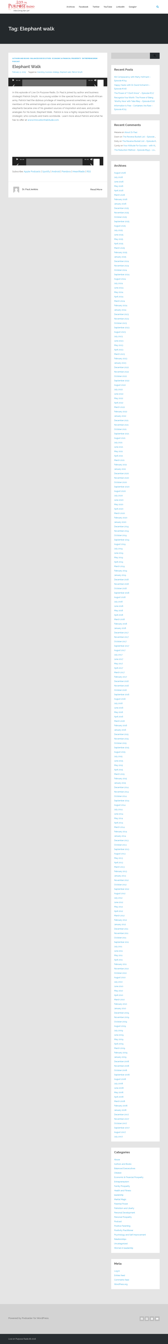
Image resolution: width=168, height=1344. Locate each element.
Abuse (117, 1159)
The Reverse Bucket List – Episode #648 (141, 137)
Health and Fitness (122, 1190)
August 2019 (120, 544)
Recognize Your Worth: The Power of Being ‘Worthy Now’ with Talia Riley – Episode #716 (134, 99)
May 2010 (118, 991)
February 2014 (120, 831)
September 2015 (121, 747)
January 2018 (120, 628)
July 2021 (118, 442)
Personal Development (124, 1212)
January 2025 (120, 257)
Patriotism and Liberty (124, 1208)
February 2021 (120, 464)
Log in (117, 1271)
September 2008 (122, 1075)
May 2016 (118, 712)
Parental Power (121, 1204)
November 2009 (121, 1017)
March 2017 (119, 672)
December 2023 (121, 314)
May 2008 (118, 1092)
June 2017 (118, 659)
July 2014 (118, 809)
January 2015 (120, 783)
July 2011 (118, 946)
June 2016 (118, 708)
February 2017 (120, 677)
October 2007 (120, 1123)
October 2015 (120, 743)
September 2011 (121, 942)
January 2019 (120, 575)
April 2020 (118, 509)
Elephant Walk (26, 66)
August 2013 (119, 854)
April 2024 (118, 296)
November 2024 (121, 266)
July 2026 (118, 177)
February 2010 (120, 1004)
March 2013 (119, 867)
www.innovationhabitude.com (43, 120)
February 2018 (120, 624)
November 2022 (121, 372)
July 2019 (118, 548)
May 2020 (118, 504)
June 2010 (118, 986)
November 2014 (121, 792)
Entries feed (119, 1275)
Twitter (95, 7)
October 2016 (120, 690)
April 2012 (118, 911)
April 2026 (118, 190)
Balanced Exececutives (40, 58)
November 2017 (121, 637)
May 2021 (118, 451)
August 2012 (119, 893)
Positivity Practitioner (123, 1230)
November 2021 (121, 425)
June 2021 (118, 447)
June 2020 (118, 500)
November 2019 (121, 531)
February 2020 (120, 518)
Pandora (66, 171)
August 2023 (120, 332)
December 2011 (121, 929)
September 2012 (121, 889)
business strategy (52, 72)
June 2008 (119, 1088)
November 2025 (121, 212)
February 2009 (120, 1052)
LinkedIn (120, 7)
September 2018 (121, 593)
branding (41, 72)
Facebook (83, 7)
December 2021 (121, 420)
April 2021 (118, 456)
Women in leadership (123, 1248)
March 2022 (119, 407)
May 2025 (118, 239)
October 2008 (120, 1070)
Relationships (120, 1239)
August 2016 (120, 699)
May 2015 (118, 765)
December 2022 (121, 367)
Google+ (133, 7)
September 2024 (122, 274)
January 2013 (120, 876)
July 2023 (118, 336)
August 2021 (119, 438)
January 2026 (120, 204)
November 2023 (121, 319)
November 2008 (121, 1066)
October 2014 (120, 796)
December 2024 (121, 261)
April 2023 (118, 350)
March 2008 (119, 1101)
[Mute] (95, 83)
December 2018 (121, 579)
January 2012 (120, 924)
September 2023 (121, 327)
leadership (118, 1195)
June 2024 (118, 288)
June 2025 (118, 235)
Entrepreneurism (89, 58)
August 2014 (120, 805)
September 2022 (121, 380)
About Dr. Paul (130, 132)
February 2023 (120, 358)
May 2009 (118, 1039)
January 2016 (120, 730)
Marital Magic (120, 1199)
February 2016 (120, 725)
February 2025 (120, 252)
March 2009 (119, 1048)
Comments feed (121, 1280)
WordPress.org (121, 1284)
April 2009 (118, 1044)
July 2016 (118, 703)
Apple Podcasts (32, 171)
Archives (71, 7)
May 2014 (118, 818)
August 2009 (120, 1026)
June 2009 (119, 1035)
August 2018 (120, 597)
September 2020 (122, 487)
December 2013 (121, 840)
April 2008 (118, 1097)
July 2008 (118, 1083)
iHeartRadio (78, 171)
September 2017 (121, 646)
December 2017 (121, 632)
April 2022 (118, 403)
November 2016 (121, 686)
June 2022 (118, 394)
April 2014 (118, 823)
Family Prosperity (122, 1186)
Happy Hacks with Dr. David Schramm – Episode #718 (132, 87)
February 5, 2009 (19, 72)
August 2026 (120, 173)
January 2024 (120, 310)
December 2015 (121, 734)
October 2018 (120, 588)
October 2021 (120, 429)
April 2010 (118, 995)
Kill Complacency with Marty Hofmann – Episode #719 (132, 79)
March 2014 (119, 827)
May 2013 (118, 858)
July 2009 (118, 1030)
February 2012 (120, 920)
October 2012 (120, 884)
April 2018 (118, 615)
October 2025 (120, 217)
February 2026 (120, 199)
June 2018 (118, 606)
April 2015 (118, 770)
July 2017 (118, 655)
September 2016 (121, 694)
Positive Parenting (122, 1226)
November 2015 (121, 739)
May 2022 (118, 398)
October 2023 (120, 323)
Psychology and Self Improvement (130, 1235)
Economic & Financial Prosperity (66, 58)
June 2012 (118, 902)
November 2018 (121, 584)
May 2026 (118, 186)
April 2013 (118, 862)
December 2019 (121, 526)
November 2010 (121, 968)
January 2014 (120, 836)
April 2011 (118, 960)
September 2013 (121, 849)
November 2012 (121, 880)
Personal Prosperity (123, 1217)
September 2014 (121, 800)
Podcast (16, 61)
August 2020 (120, 491)
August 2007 (120, 1132)
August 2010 (120, 977)
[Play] (13, 83)
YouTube (108, 7)
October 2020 (120, 482)
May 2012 (118, 907)
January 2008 (120, 1110)
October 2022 (120, 376)
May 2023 (118, 345)
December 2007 (121, 1114)
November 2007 (121, 1119)
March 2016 (119, 721)
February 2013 (120, 871)
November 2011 (121, 933)
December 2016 (121, 681)
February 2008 (120, 1106)
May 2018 (118, 610)
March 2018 (119, 619)
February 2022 (120, 411)
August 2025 (120, 226)
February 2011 (120, 964)
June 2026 (118, 182)
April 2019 (118, 562)
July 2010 (118, 982)
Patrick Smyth (77, 72)
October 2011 (120, 938)
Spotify (46, 171)
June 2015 (118, 761)
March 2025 (119, 248)
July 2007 (118, 1136)
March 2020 (119, 513)
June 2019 (118, 553)
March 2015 (119, 774)
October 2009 (120, 1022)
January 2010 (120, 1008)
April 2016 (118, 716)
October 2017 (120, 641)
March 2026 (119, 195)
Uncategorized (121, 1243)
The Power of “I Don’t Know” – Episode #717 (134, 93)
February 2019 (120, 571)
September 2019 (121, 540)
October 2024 (120, 270)
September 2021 (121, 434)
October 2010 (120, 973)
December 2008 (121, 1061)
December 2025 (121, 208)
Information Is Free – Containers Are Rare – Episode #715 (133, 108)
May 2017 (118, 663)
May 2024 (118, 292)
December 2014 (121, 787)
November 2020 (121, 478)
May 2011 (118, 955)
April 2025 (118, 243)
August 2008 (120, 1079)
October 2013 (120, 845)
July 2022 (118, 389)
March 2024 (119, 301)
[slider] (100, 80)
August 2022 (120, 385)
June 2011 (118, 951)
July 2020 (118, 495)
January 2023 (120, 363)
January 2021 (120, 469)
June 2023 (118, 341)
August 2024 (120, 279)
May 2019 (118, 557)
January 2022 (120, 416)
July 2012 (118, 898)
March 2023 (119, 354)
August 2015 (119, 752)
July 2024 (118, 283)
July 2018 (118, 602)
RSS (89, 171)
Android (56, 171)
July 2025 (118, 230)
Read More (96, 189)
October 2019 (120, 535)
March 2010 (119, 999)
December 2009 (121, 1013)
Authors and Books (20, 58)
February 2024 (120, 305)
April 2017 (118, 668)
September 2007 (122, 1128)
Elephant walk (65, 72)
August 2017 (119, 650)
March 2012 (119, 915)
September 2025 (121, 221)
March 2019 (119, 566)
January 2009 (120, 1057)
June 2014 (118, 814)
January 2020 (120, 522)
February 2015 (120, 778)
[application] (57, 82)
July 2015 (118, 756)
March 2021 (119, 460)
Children (118, 1173)
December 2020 (121, 473)
